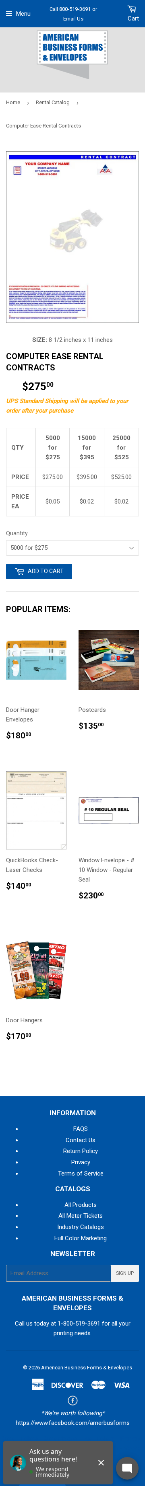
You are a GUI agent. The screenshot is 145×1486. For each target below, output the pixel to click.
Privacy (80, 1162)
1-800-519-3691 (79, 1323)
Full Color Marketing (80, 1238)
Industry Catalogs (80, 1227)
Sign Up (125, 1273)
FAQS (80, 1128)
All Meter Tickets (80, 1215)
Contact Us (80, 1140)
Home (13, 102)
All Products (80, 1205)
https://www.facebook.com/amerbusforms (73, 1422)
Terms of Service (81, 1173)
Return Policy (80, 1151)
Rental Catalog (53, 102)
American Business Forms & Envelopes (86, 1368)
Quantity (17, 533)
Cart (133, 18)
